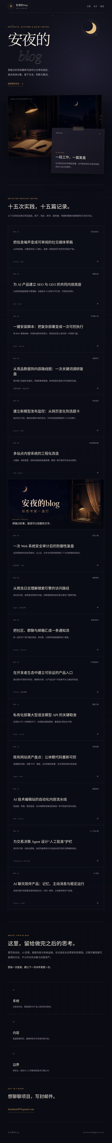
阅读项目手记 (15, 83)
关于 (95, 6)
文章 (89, 6)
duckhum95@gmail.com (21, 1109)
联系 (102, 6)
